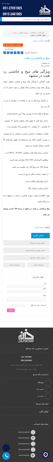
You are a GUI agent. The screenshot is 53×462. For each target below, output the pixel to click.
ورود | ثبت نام (5, 3)
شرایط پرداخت (14, 265)
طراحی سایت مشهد (30, 369)
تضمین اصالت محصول (37, 258)
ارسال (11, 310)
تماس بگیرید (38, 235)
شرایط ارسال (38, 265)
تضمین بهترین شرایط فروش (35, 250)
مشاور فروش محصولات (37, 243)
